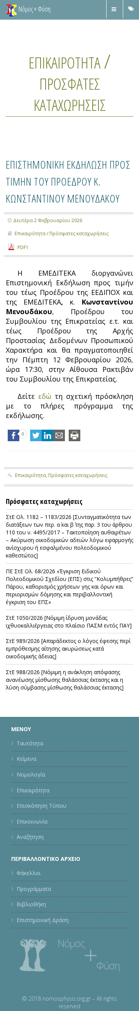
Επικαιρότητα (64, 61)
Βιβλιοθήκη (31, 938)
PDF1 (23, 281)
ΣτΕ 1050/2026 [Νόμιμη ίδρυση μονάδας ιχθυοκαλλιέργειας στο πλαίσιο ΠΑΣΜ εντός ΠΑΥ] (69, 655)
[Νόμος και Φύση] (11, 9)
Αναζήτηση (30, 870)
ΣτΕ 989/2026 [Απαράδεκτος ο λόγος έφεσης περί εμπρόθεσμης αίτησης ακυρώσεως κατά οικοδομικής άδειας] (68, 682)
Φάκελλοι (29, 907)
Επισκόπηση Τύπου (41, 839)
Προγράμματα (34, 922)
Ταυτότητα (30, 777)
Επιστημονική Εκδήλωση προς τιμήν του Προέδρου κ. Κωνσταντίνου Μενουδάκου (67, 197)
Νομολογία (31, 808)
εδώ (44, 430)
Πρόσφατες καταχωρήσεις (69, 93)
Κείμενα (26, 792)
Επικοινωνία (32, 855)
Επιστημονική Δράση (43, 953)
